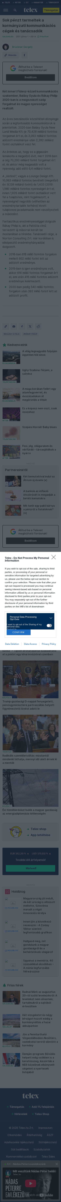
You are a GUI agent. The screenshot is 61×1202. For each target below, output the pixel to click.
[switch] (49, 625)
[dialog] (30, 601)
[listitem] (29, 618)
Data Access (30, 644)
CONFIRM (19, 632)
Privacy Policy (49, 644)
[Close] (55, 558)
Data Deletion (12, 644)
